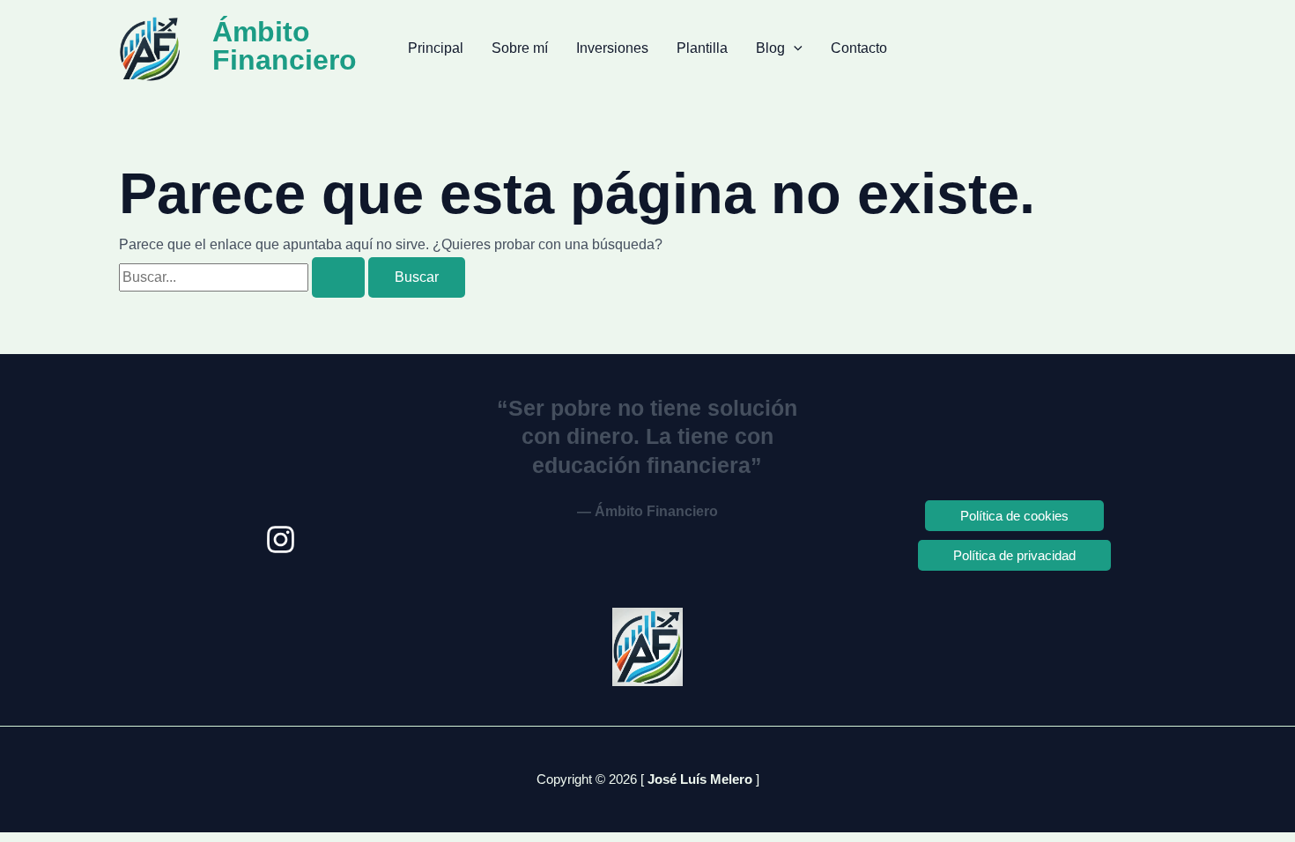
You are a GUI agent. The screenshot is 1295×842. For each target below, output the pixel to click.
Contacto (859, 48)
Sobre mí (520, 48)
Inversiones (612, 48)
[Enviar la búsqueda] (338, 277)
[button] (794, 48)
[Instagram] (280, 539)
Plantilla (702, 48)
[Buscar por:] (243, 277)
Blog (770, 48)
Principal (435, 48)
